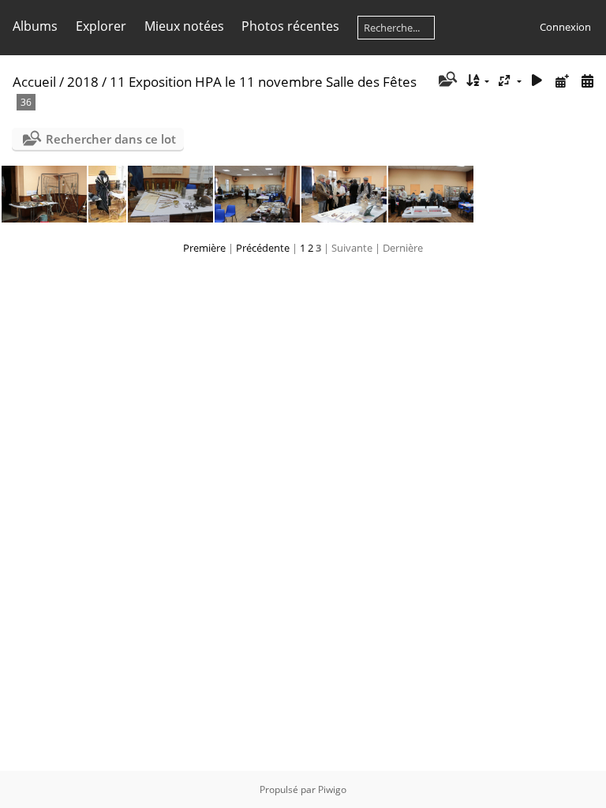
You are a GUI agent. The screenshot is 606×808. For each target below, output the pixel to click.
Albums (35, 26)
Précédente (263, 248)
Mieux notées (184, 26)
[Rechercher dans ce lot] (446, 80)
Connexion (565, 27)
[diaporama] (537, 81)
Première (204, 248)
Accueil (34, 82)
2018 (83, 82)
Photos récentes (290, 26)
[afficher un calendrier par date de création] (587, 81)
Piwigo (332, 789)
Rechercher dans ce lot (111, 139)
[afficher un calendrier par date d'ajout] (561, 81)
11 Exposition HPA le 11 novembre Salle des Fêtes (263, 82)
